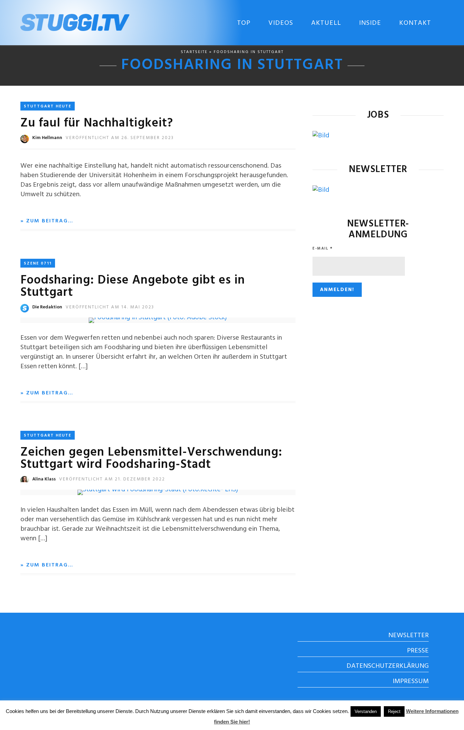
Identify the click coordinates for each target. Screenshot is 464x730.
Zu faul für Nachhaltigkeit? (96, 123)
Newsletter (408, 635)
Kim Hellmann (47, 137)
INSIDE (370, 23)
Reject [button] (394, 711)
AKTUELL (326, 23)
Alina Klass (44, 479)
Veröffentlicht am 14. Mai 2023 (110, 307)
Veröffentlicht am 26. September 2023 (120, 137)
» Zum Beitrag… (46, 221)
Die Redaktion (47, 307)
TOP (243, 23)
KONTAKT (415, 23)
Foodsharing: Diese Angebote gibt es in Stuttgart (132, 287)
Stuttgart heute (47, 106)
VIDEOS (280, 23)
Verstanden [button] (366, 711)
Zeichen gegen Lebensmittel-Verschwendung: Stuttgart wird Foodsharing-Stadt (151, 459)
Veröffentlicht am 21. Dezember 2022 (112, 479)
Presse (418, 650)
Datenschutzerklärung (387, 666)
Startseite (194, 52)
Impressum (411, 681)
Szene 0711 (38, 263)
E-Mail (323, 248)
